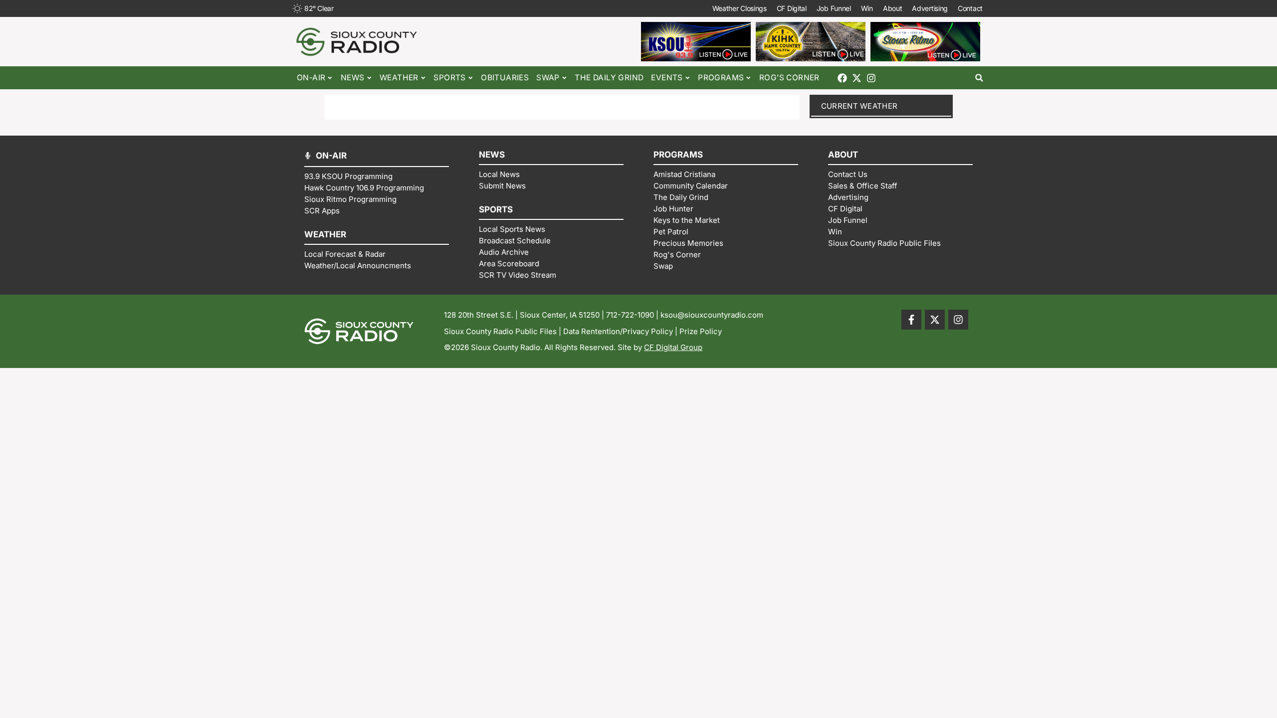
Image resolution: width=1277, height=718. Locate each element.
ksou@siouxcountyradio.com (711, 315)
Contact (970, 8)
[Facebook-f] (911, 320)
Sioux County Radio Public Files (500, 331)
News (353, 77)
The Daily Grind (609, 77)
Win (867, 8)
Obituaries (505, 77)
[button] (979, 78)
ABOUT (843, 155)
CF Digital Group (673, 347)
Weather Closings (739, 8)
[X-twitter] (856, 78)
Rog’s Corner (789, 77)
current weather (859, 106)
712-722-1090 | (633, 315)
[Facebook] (842, 78)
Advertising (930, 8)
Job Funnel (834, 8)
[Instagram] (871, 78)
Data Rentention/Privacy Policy (618, 331)
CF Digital (792, 8)
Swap (548, 77)
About (892, 8)
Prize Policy (700, 331)
